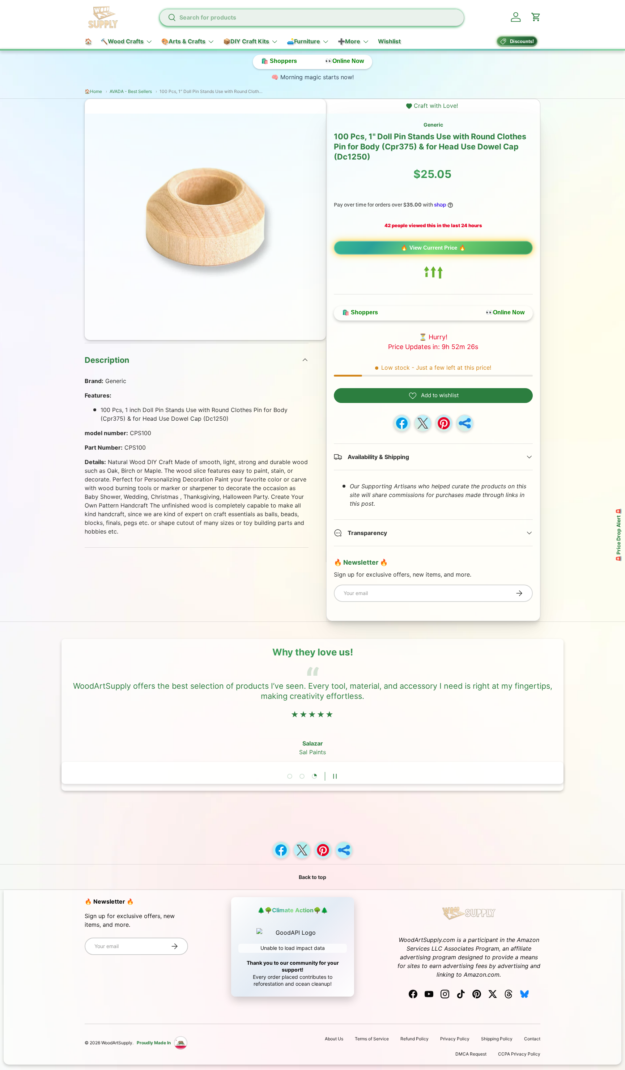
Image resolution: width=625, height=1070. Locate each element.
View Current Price (433, 248)
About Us (334, 1038)
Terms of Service (372, 1038)
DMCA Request (470, 1054)
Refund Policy (414, 1038)
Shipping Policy (497, 1038)
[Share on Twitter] (422, 423)
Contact (532, 1038)
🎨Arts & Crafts (183, 41)
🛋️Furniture (303, 41)
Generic (433, 125)
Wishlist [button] (389, 41)
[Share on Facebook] (402, 423)
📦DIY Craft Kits (246, 41)
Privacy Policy (454, 1038)
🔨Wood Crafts (122, 41)
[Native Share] (464, 423)
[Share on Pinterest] (443, 423)
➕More (349, 41)
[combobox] (311, 17)
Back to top (312, 877)
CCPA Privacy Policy (519, 1054)
